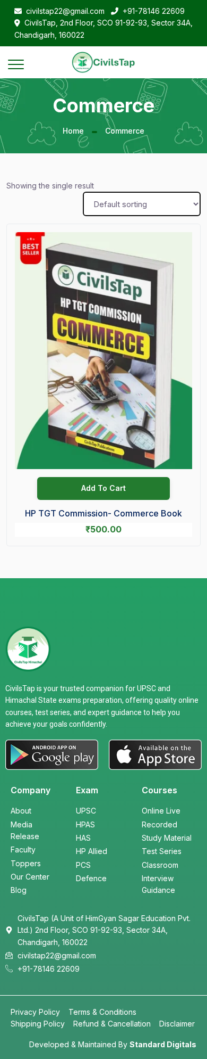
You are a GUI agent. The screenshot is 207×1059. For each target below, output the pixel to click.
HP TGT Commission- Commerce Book (103, 513)
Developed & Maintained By (112, 1044)
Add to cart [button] (103, 487)
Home (73, 130)
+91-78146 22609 (154, 10)
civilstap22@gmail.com (65, 10)
